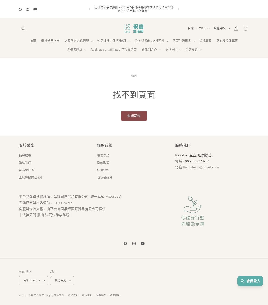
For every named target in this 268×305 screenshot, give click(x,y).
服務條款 (103, 155)
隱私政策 (87, 295)
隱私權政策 (104, 177)
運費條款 (103, 170)
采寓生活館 (35, 295)
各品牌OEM (27, 170)
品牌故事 (25, 155)
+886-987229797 (196, 161)
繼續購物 (134, 116)
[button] (23, 28)
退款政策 (103, 163)
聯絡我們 (25, 163)
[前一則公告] (89, 9)
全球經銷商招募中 (31, 177)
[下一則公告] (178, 9)
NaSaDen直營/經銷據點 (193, 155)
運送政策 (115, 295)
